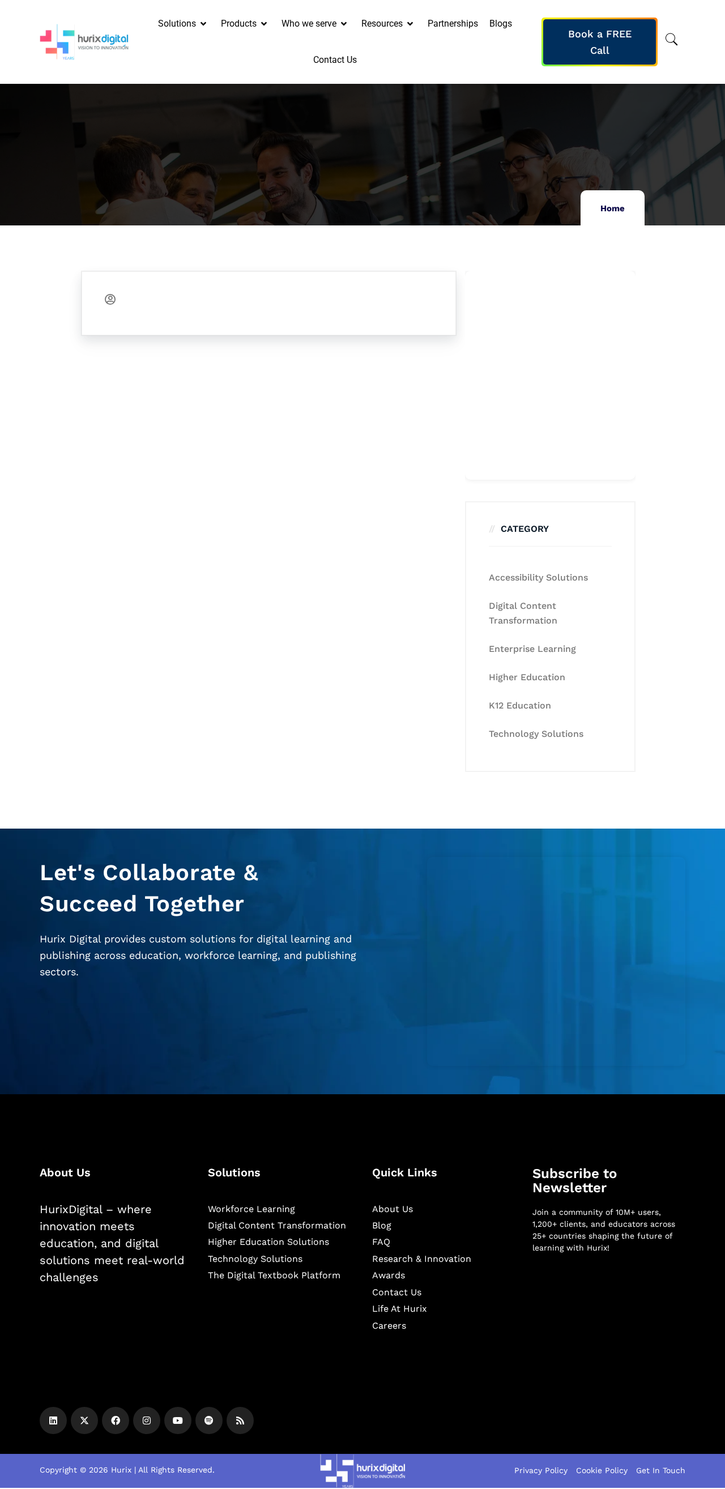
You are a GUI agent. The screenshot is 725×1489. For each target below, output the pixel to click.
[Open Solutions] (204, 24)
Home (612, 208)
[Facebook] (115, 1420)
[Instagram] (146, 1420)
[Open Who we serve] (344, 24)
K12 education (520, 705)
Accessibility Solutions (538, 577)
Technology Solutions (536, 733)
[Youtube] (177, 1420)
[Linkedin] (53, 1420)
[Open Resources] (411, 24)
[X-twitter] (84, 1420)
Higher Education (527, 677)
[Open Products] (264, 24)
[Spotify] (209, 1420)
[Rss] (240, 1420)
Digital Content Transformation (523, 613)
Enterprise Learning (532, 648)
